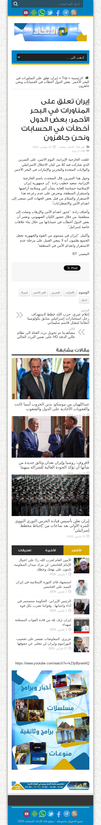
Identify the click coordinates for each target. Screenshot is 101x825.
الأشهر (76, 550)
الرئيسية (77, 78)
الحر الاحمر (39, 292)
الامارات (70, 292)
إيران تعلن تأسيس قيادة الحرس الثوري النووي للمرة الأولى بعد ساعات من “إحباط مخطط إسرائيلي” (52, 525)
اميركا (24, 292)
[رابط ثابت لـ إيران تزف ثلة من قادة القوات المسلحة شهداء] (81, 632)
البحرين (56, 292)
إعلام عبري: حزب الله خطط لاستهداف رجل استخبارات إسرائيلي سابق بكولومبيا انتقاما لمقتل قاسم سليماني (58, 317)
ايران (84, 299)
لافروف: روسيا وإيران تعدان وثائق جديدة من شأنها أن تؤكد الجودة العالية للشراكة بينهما (54, 464)
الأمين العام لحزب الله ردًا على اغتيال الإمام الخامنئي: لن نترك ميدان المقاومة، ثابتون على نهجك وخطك (42, 564)
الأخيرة (50, 550)
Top (64, 78)
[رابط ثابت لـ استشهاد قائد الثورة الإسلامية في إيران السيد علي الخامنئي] (81, 594)
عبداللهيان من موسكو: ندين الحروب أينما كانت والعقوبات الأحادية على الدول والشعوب (52, 406)
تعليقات (24, 550)
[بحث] (15, 4)
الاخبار (71, 147)
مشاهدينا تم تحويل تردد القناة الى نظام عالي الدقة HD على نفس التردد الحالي (46, 333)
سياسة (62, 147)
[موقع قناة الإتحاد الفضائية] (50, 37)
